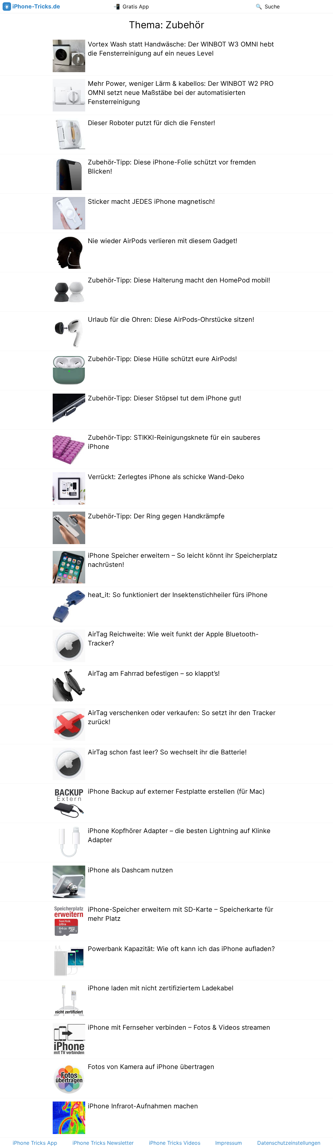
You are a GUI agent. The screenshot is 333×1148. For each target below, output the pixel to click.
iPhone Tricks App (35, 1143)
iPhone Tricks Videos (174, 1143)
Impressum (228, 1143)
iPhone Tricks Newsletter (103, 1143)
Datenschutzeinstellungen (288, 1143)
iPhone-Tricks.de (36, 6)
